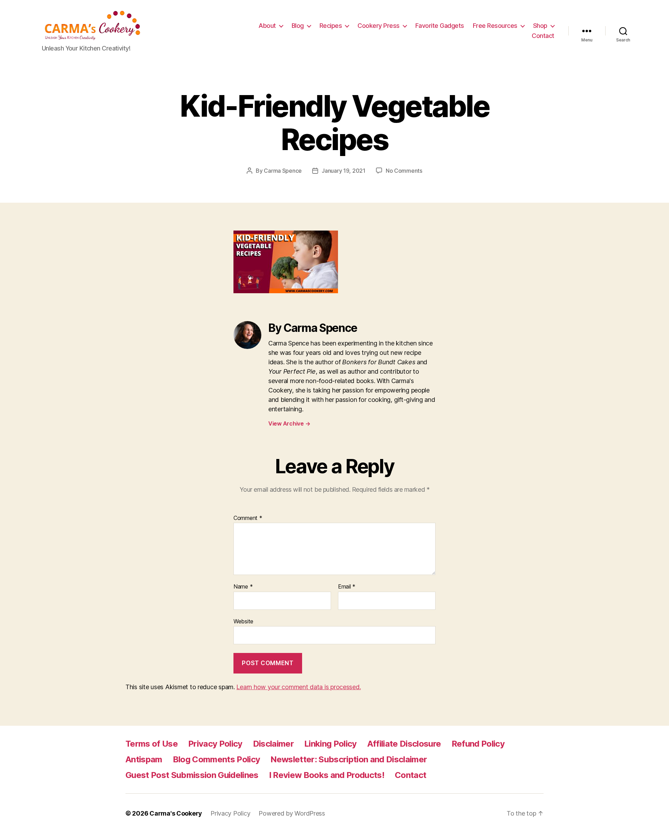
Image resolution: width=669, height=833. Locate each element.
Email (346, 587)
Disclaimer (273, 744)
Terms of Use (151, 744)
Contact (543, 35)
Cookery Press (378, 25)
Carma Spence (283, 170)
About (267, 25)
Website (243, 621)
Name (243, 587)
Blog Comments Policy (216, 759)
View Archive (289, 423)
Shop (540, 25)
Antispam (143, 759)
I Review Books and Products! (326, 775)
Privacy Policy (215, 744)
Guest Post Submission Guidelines (192, 775)
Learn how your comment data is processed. (298, 687)
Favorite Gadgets (439, 25)
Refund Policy (478, 744)
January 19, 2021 (344, 170)
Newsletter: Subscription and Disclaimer (348, 759)
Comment (247, 518)
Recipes (331, 25)
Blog (298, 25)
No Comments (404, 170)
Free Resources (495, 25)
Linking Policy (330, 744)
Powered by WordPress (292, 813)
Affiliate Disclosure (404, 744)
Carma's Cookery (175, 813)
